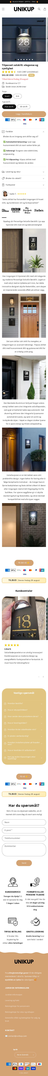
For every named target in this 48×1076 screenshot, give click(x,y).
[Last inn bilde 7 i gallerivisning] (32, 59)
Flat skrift (9, 106)
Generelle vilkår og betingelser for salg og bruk (22, 1019)
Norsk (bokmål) (23, 1055)
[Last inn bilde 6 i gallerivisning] (29, 59)
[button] (3, 9)
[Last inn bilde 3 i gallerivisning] (21, 59)
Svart (7, 96)
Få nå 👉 (24, 776)
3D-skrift (24, 106)
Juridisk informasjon (13, 994)
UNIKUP (26, 1073)
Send (24, 863)
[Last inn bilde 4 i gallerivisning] (24, 59)
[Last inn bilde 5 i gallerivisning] (26, 59)
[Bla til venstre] (38, 677)
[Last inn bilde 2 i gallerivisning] (18, 59)
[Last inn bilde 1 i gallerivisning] (15, 59)
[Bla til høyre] (43, 677)
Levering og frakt (12, 1000)
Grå (17, 96)
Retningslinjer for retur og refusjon (19, 1012)
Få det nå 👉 (24, 562)
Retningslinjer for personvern (17, 1006)
